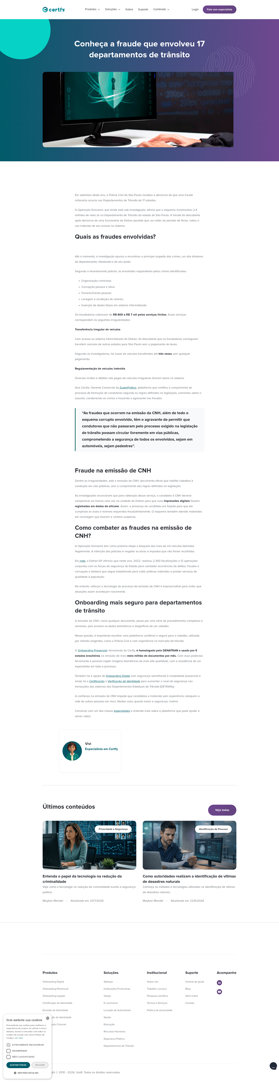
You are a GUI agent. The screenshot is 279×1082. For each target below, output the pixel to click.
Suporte (143, 9)
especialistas (122, 711)
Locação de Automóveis (117, 1010)
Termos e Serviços (157, 1003)
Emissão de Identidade (55, 1010)
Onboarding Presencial (92, 650)
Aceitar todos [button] (18, 1065)
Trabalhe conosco (157, 989)
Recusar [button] (40, 1065)
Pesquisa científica (157, 996)
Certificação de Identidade (57, 1003)
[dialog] (27, 1046)
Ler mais (19, 1038)
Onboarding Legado (54, 996)
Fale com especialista (219, 9)
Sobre (129, 9)
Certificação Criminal (54, 1024)
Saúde (107, 1017)
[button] (92, 9)
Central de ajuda (194, 981)
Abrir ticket (191, 996)
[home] (55, 9)
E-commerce (111, 1003)
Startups (108, 981)
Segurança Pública (114, 1039)
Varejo (107, 996)
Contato (189, 1003)
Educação (109, 1024)
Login (195, 9)
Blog (188, 989)
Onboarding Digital (118, 676)
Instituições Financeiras (117, 989)
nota (82, 561)
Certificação (96, 681)
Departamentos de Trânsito (119, 1046)
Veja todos (222, 810)
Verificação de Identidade (124, 681)
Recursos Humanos (114, 1031)
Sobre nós (152, 981)
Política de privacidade (159, 1010)
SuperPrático (127, 387)
